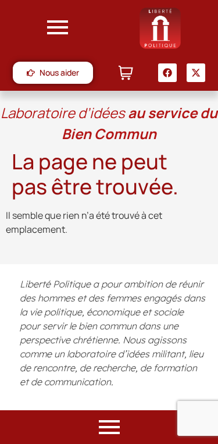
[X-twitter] (196, 72)
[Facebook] (167, 72)
